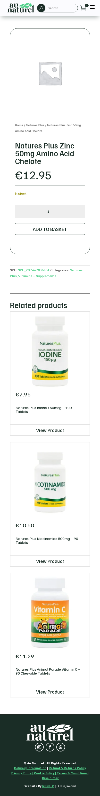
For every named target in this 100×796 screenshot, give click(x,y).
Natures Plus (35, 125)
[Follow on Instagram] (39, 747)
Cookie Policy (44, 773)
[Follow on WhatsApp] (60, 747)
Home (19, 125)
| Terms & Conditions (71, 773)
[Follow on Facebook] (50, 747)
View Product (50, 430)
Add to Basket (50, 229)
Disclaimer (50, 778)
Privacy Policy (21, 773)
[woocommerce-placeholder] (50, 73)
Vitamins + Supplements (37, 276)
